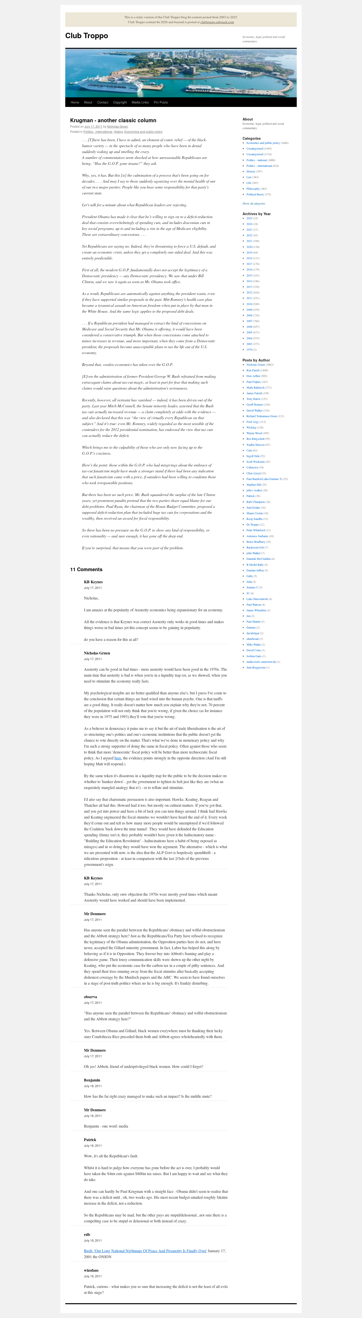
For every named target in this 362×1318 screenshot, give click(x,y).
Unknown (252, 467)
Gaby (250, 576)
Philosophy (253, 188)
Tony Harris (254, 399)
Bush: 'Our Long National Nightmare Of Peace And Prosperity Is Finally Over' (145, 1250)
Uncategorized (255, 148)
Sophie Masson (256, 444)
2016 (249, 269)
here (118, 757)
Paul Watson (254, 604)
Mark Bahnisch (255, 387)
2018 (249, 258)
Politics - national (257, 160)
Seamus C (252, 587)
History (118, 131)
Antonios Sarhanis (257, 536)
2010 (249, 304)
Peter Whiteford (256, 530)
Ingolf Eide (253, 456)
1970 (249, 349)
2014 (249, 281)
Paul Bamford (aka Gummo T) (264, 479)
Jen (248, 616)
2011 (249, 298)
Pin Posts (161, 102)
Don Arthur (253, 376)
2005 (249, 332)
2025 (249, 218)
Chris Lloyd (254, 473)
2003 (249, 344)
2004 (249, 338)
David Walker (255, 410)
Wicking (251, 427)
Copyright (120, 102)
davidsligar (253, 633)
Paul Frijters (254, 382)
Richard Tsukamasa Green (262, 416)
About (88, 102)
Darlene (251, 627)
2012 (249, 292)
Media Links (140, 102)
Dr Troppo (253, 524)
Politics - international (97, 131)
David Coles (254, 650)
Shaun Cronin (255, 513)
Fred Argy (253, 422)
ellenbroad (253, 639)
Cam (249, 450)
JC (248, 593)
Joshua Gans (254, 656)
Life (249, 183)
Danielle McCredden (259, 559)
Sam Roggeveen (256, 667)
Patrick (251, 496)
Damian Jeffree (255, 570)
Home (75, 102)
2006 (249, 326)
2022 (249, 235)
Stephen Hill (254, 484)
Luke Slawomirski (257, 599)
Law (249, 177)
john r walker (254, 490)
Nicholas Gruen (117, 126)
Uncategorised (255, 154)
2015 (249, 275)
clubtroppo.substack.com (217, 22)
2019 (249, 252)
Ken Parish (253, 370)
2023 (249, 229)
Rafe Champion (256, 502)
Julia (249, 581)
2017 (249, 264)
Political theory (255, 194)
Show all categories (254, 203)
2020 (249, 247)
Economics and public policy (143, 131)
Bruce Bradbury (256, 542)
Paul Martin (253, 621)
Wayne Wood (254, 433)
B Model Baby (255, 564)
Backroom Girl (255, 547)
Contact (102, 102)
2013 (249, 287)
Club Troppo (86, 35)
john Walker (254, 553)
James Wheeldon (256, 610)
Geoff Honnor (255, 404)
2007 (249, 321)
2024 (249, 224)
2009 (249, 309)
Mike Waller (254, 644)
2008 (249, 315)
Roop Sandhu (255, 519)
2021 (249, 241)
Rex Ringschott (255, 439)
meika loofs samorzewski (261, 662)
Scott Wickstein (256, 461)
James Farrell (254, 393)
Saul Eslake (253, 507)
